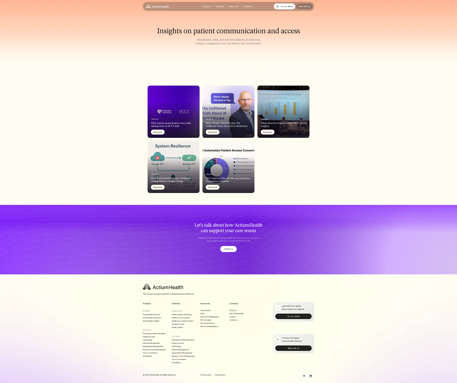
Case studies (206, 310)
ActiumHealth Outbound (152, 318)
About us (232, 310)
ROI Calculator (206, 320)
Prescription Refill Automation (154, 333)
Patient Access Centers (181, 318)
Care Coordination (150, 353)
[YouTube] (304, 375)
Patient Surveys (149, 337)
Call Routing (147, 340)
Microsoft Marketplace (209, 326)
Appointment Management (153, 346)
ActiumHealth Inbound (151, 314)
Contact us (228, 249)
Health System (177, 327)
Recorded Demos (207, 323)
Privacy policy (206, 375)
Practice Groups (178, 324)
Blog (202, 314)
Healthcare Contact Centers (183, 321)
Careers (232, 317)
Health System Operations (182, 314)
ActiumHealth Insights (151, 321)
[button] (207, 6)
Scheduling (147, 356)
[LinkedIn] (310, 375)
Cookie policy (219, 375)
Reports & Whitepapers (210, 317)
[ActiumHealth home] (157, 6)
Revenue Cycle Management (154, 350)
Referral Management (151, 343)
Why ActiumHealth (236, 314)
